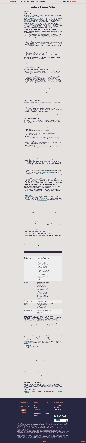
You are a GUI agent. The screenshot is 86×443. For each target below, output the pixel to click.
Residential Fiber (37, 403)
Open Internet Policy (57, 409)
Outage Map (23, 412)
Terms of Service (56, 403)
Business (35, 407)
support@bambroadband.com (30, 196)
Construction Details (37, 413)
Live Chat (73, 1)
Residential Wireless (37, 405)
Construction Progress (38, 415)
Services (20, 1)
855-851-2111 (64, 1)
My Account (69, 1)
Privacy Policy (56, 407)
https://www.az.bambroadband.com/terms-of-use (47, 172)
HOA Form (47, 405)
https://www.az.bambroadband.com (34, 19)
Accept (44, 441)
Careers (47, 411)
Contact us (23, 410)
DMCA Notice (56, 411)
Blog (47, 409)
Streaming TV (48, 413)
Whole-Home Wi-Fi (37, 409)
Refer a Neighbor (42, 1)
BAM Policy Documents (58, 402)
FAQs (47, 403)
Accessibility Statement (58, 412)
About (36, 1)
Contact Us (32, 1)
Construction (26, 1)
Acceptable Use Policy (57, 405)
